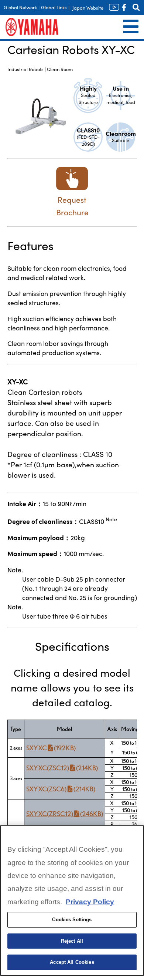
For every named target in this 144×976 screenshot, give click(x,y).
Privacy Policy (90, 902)
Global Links (54, 7)
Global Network (20, 7)
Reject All (72, 941)
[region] (72, 900)
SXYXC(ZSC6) (60, 789)
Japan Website (87, 7)
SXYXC (51, 748)
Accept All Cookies (72, 962)
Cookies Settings (72, 919)
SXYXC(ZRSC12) (64, 814)
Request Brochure (72, 206)
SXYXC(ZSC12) (62, 768)
